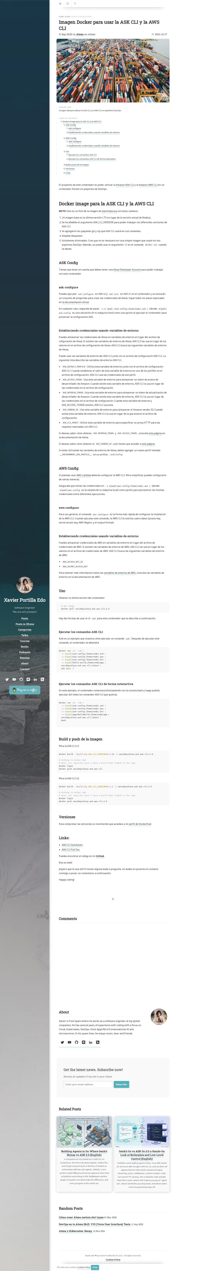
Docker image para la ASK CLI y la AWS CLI (82, 121)
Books (25, 646)
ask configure (75, 128)
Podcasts (24, 652)
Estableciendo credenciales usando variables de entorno (94, 132)
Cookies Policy (83, 1267)
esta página (155, 433)
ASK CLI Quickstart (72, 844)
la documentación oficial (75, 302)
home (61, 17)
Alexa (80, 34)
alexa (67, 17)
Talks (24, 635)
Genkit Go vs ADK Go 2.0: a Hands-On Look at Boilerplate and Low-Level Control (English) (142, 1154)
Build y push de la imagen (77, 164)
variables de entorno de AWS (120, 572)
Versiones (70, 168)
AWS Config (71, 138)
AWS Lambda (84, 475)
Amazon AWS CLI (148, 184)
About (24, 663)
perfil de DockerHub (140, 824)
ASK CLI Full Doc (71, 849)
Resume (25, 657)
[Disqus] (113, 962)
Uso (67, 151)
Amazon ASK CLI (125, 184)
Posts (24, 618)
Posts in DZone (25, 624)
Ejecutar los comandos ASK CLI (83, 154)
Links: (68, 172)
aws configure (75, 141)
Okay (95, 1267)
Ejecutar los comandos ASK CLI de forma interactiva (92, 159)
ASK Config (71, 125)
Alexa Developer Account (127, 269)
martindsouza (109, 211)
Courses (25, 641)
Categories (24, 629)
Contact (25, 669)
